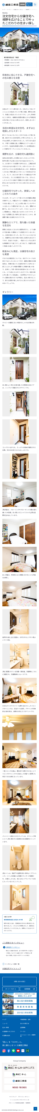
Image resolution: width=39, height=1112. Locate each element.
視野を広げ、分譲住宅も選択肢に (18, 154)
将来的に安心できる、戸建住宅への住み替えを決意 (18, 76)
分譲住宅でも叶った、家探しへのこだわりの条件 (18, 192)
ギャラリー (7, 291)
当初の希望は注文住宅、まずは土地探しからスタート (18, 129)
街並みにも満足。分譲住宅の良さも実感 (18, 253)
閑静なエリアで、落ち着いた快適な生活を (18, 224)
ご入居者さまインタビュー (13, 942)
